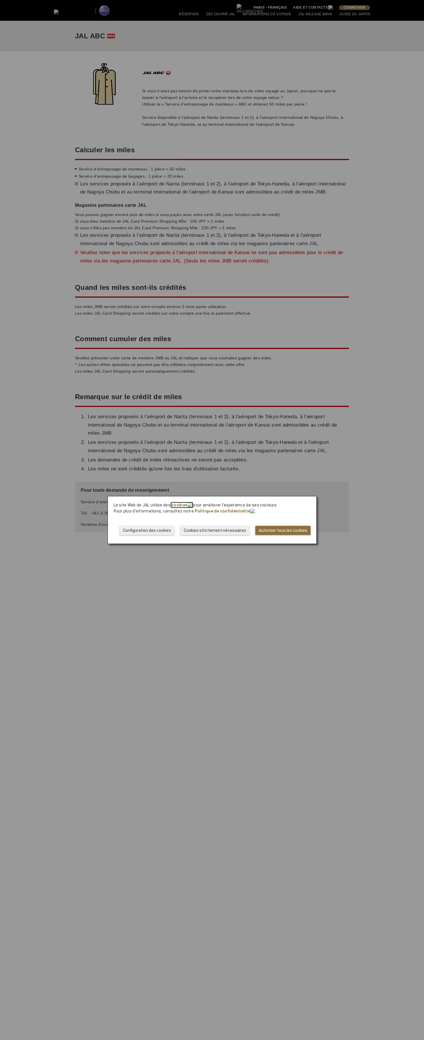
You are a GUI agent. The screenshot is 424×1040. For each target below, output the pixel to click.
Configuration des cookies (147, 530)
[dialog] (212, 520)
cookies (179, 505)
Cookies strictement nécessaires (215, 530)
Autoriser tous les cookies (283, 530)
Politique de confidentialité (222, 511)
